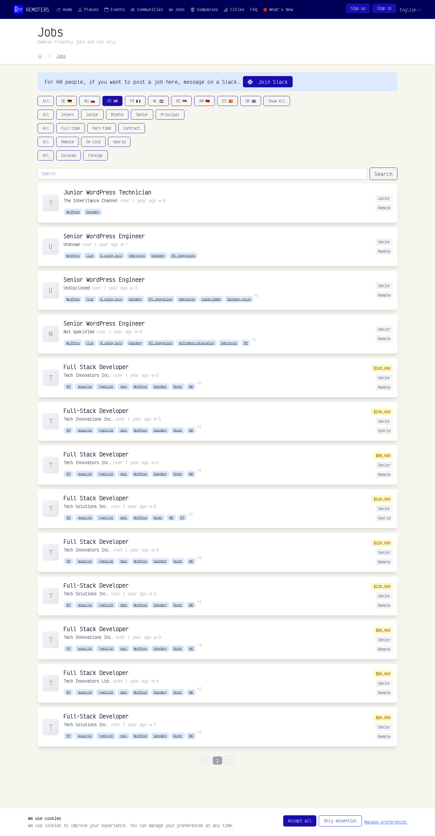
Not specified (79, 332)
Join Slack (270, 81)
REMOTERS (37, 9)
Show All (276, 101)
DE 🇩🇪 (66, 101)
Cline (90, 255)
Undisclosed (77, 288)
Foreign (95, 155)
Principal (170, 114)
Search (383, 174)
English (408, 10)
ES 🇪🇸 (227, 101)
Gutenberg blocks (239, 299)
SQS (182, 517)
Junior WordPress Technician (108, 192)
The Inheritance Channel (91, 200)
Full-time (70, 128)
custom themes (211, 299)
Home (66, 9)
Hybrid (119, 141)
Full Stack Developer (96, 367)
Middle (117, 114)
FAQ (253, 9)
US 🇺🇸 (112, 100)
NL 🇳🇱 (158, 101)
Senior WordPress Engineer (104, 236)
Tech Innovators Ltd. (87, 681)
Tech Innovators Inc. (87, 375)
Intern (67, 114)
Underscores (137, 255)
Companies (206, 9)
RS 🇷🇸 (181, 101)
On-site (93, 141)
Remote (67, 141)
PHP (246, 343)
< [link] (206, 760)
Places (90, 9)
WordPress (73, 211)
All (46, 101)
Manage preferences (385, 822)
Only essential (340, 821)
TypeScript (106, 386)
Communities (149, 9)
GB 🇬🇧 (250, 101)
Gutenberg (92, 211)
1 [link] (217, 760)
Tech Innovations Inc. (88, 419)
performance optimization (196, 343)
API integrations (183, 255)
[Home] (40, 56)
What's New (280, 9)
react (123, 386)
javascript (84, 386)
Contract (131, 128)
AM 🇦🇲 (204, 101)
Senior (142, 114)
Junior (92, 114)
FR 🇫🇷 (135, 101)
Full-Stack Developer (96, 410)
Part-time (101, 128)
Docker (177, 386)
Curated (68, 155)
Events (116, 9)
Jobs (179, 9)
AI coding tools (111, 255)
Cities (236, 9)
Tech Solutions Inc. (86, 506)
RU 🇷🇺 (89, 101)
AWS (191, 386)
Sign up (358, 8)
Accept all (300, 821)
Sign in (384, 8)
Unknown (72, 244)
